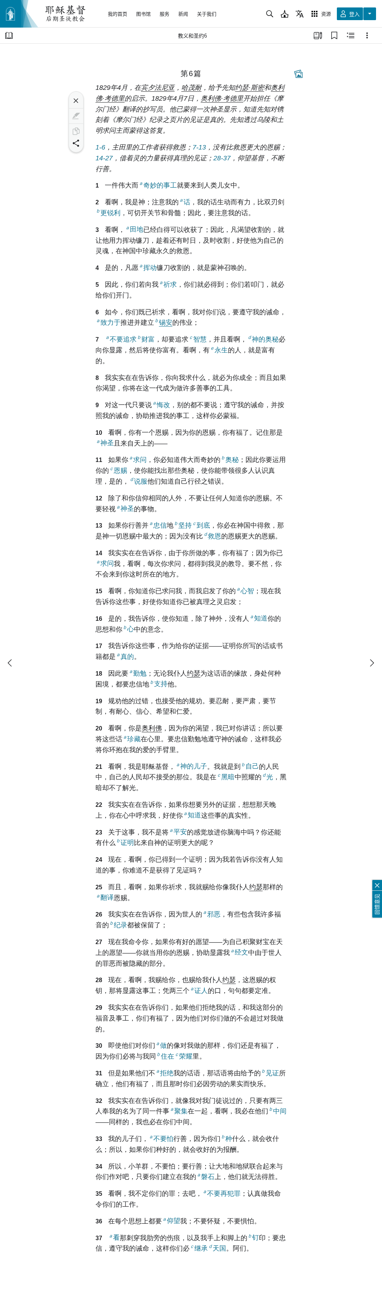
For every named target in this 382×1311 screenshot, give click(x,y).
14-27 (104, 158)
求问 (140, 459)
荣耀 (185, 1056)
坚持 (185, 525)
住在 (167, 1056)
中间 (279, 1111)
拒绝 (166, 1073)
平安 (180, 832)
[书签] (334, 35)
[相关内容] (350, 35)
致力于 (110, 322)
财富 (148, 339)
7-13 (199, 147)
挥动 (150, 267)
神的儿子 (193, 766)
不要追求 (123, 339)
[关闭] (76, 101)
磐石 (208, 1176)
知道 (260, 618)
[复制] (76, 131)
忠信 (160, 525)
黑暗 (228, 777)
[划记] (76, 116)
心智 (247, 591)
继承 (201, 1248)
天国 (219, 1248)
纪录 (120, 925)
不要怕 (163, 1138)
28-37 (222, 158)
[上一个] (10, 663)
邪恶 (213, 914)
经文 (241, 952)
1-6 (100, 147)
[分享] (76, 143)
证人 (201, 990)
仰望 (173, 1221)
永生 (221, 350)
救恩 (214, 536)
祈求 (170, 284)
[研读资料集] (317, 35)
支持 (160, 684)
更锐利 (110, 213)
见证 (272, 1073)
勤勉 (140, 673)
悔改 (163, 405)
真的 (127, 656)
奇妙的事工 (160, 185)
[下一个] (371, 663)
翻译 (107, 898)
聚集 (181, 1111)
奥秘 (232, 459)
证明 (127, 842)
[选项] (367, 35)
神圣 (107, 443)
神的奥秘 (265, 339)
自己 (252, 766)
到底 (203, 525)
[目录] (9, 35)
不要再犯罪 (224, 1193)
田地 (136, 229)
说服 (140, 481)
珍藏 (134, 739)
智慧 (200, 339)
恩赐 (120, 470)
